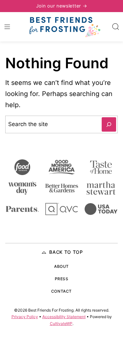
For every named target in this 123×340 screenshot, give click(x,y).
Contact (61, 291)
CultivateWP (61, 323)
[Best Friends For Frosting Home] (64, 27)
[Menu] (7, 27)
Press (62, 278)
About (61, 266)
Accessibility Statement (64, 316)
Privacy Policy (24, 316)
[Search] (116, 27)
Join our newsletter (59, 5)
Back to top (66, 252)
